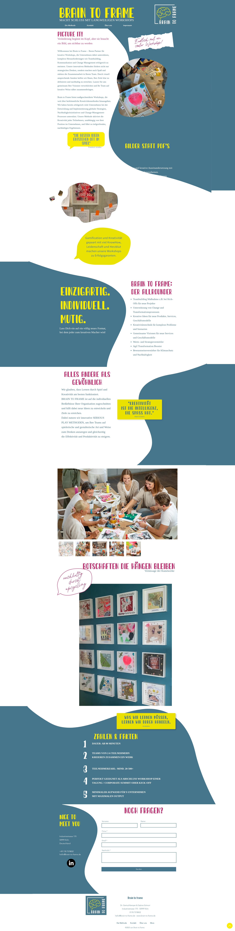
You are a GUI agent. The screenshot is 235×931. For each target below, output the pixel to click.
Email (104, 840)
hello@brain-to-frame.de (70, 854)
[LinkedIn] (71, 863)
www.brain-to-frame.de (146, 916)
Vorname (105, 821)
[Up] (230, 926)
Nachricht (105, 850)
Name (143, 821)
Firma (104, 831)
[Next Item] (173, 504)
